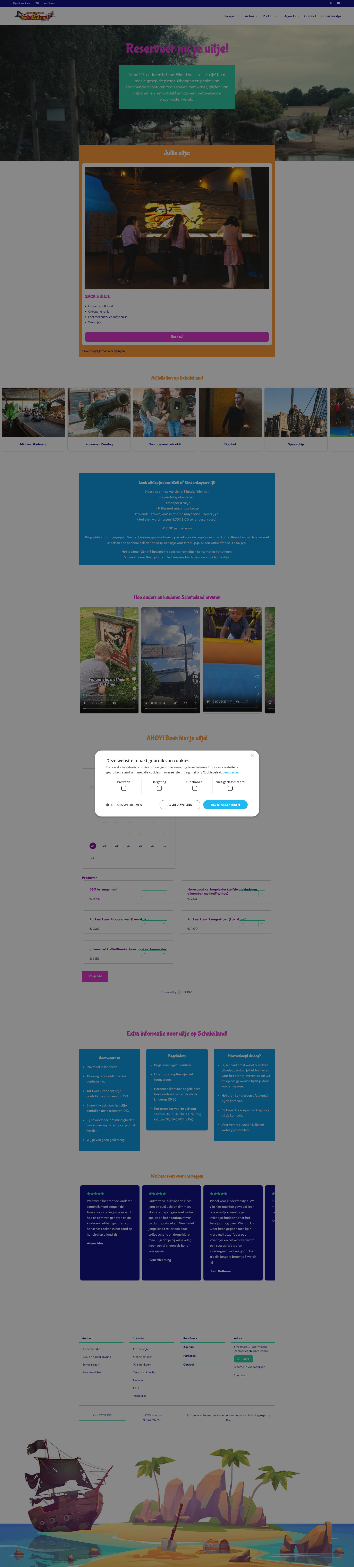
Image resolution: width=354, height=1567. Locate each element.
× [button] (252, 755)
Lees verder (231, 772)
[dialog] (177, 783)
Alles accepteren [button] (225, 804)
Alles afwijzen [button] (180, 804)
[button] (124, 805)
